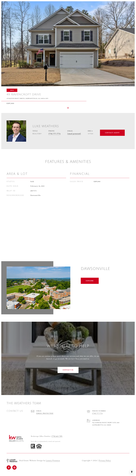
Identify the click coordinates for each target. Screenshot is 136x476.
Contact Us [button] (68, 370)
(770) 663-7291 (57, 436)
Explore (90, 281)
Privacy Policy (105, 460)
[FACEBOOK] (9, 467)
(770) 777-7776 (54, 134)
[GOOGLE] (14, 467)
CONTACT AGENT (112, 133)
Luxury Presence (53, 460)
